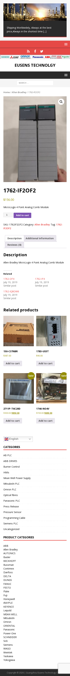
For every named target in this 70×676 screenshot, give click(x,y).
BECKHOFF (9, 561)
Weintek (7, 652)
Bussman (8, 564)
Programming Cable (14, 517)
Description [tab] (14, 238)
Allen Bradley (19, 92)
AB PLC (7, 455)
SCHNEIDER (10, 637)
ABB (5, 545)
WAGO (7, 648)
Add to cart (22, 215)
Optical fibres (10, 495)
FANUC (7, 583)
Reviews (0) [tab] (14, 244)
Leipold (7, 610)
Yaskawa (8, 656)
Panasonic (9, 629)
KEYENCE (8, 606)
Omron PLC (9, 489)
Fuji (5, 595)
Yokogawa (9, 660)
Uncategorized (11, 529)
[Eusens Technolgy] (35, 57)
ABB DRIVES (10, 461)
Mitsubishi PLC (11, 483)
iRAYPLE (8, 602)
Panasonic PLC (11, 500)
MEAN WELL (10, 614)
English (13, 438)
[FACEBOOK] (35, 51)
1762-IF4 (40, 278)
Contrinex (8, 568)
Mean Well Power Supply (17, 478)
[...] (44, 31)
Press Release (11, 506)
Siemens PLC (10, 523)
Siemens (8, 644)
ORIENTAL (9, 625)
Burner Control (11, 466)
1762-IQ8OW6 (11, 291)
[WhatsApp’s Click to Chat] (28, 51)
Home (6, 92)
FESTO (7, 587)
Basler (6, 557)
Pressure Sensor (12, 512)
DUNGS (7, 580)
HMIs (6, 472)
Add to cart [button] (13, 363)
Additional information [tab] (40, 238)
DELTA (7, 576)
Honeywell (9, 599)
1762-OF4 (8, 278)
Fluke (6, 591)
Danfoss (8, 572)
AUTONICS (9, 553)
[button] (61, 102)
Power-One (9, 633)
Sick (5, 640)
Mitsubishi (8, 618)
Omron (7, 621)
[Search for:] (35, 82)
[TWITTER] (42, 51)
